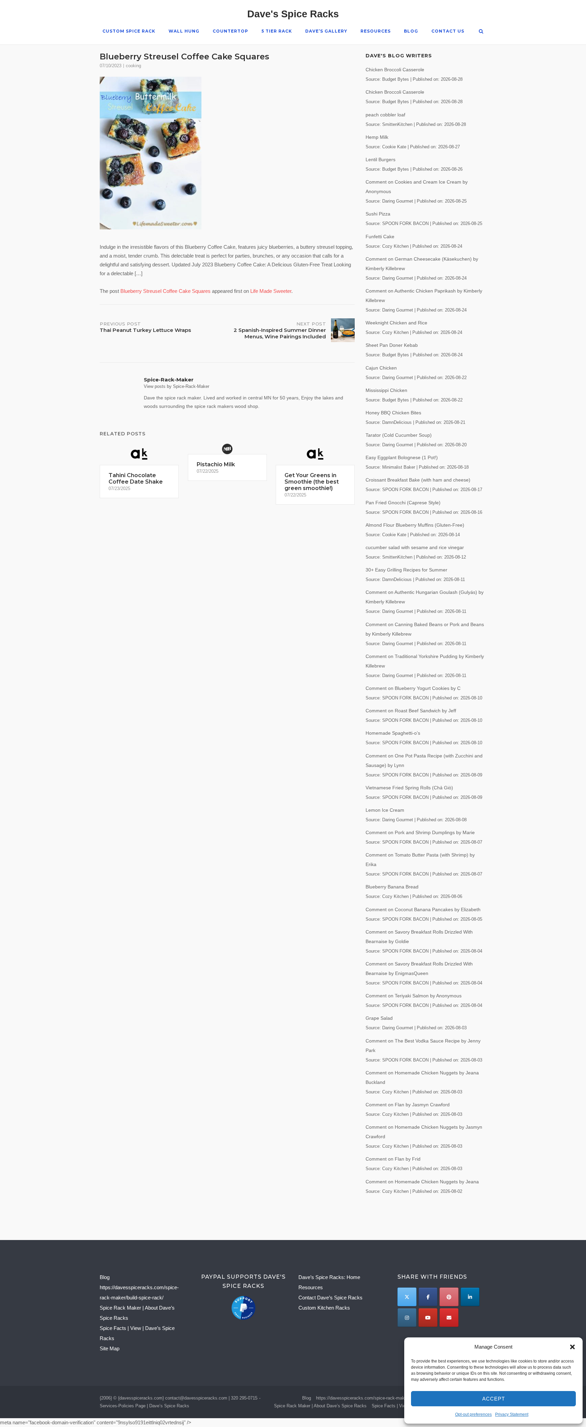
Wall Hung (184, 31)
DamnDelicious (397, 422)
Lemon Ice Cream (385, 810)
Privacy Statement (511, 1414)
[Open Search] (481, 32)
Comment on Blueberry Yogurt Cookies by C (413, 688)
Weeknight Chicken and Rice (396, 322)
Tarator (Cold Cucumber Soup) (399, 435)
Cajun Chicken (381, 368)
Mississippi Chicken (386, 390)
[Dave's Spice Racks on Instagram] (406, 1317)
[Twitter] (406, 1297)
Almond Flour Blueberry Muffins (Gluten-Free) (415, 525)
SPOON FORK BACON (405, 223)
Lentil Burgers (380, 159)
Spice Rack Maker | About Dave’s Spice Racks (320, 1405)
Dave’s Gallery (326, 31)
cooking (133, 65)
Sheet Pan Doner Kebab (392, 345)
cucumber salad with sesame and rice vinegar (415, 547)
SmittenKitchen (397, 124)
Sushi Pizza (378, 214)
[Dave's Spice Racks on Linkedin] (470, 1297)
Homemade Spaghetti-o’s (393, 733)
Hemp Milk (377, 137)
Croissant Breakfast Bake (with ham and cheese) (418, 480)
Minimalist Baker (398, 467)
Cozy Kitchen (395, 246)
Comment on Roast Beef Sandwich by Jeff (411, 710)
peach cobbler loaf (385, 114)
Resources (375, 31)
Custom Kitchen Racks (324, 1308)
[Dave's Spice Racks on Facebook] (427, 1297)
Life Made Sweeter (270, 291)
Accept (493, 1399)
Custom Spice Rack (128, 31)
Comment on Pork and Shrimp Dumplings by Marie (420, 832)
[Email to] (449, 1317)
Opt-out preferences (473, 1414)
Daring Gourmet (397, 201)
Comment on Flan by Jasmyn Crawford (408, 1104)
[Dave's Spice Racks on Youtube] (427, 1317)
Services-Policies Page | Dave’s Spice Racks (144, 1405)
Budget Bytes (395, 79)
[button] (572, 1347)
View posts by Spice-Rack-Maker (176, 386)
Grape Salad (379, 1018)
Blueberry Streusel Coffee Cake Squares (165, 291)
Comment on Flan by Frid (393, 1159)
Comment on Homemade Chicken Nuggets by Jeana (422, 1181)
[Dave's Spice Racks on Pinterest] (449, 1297)
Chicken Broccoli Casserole (395, 69)
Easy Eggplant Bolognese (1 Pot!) (402, 457)
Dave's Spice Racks (293, 13)
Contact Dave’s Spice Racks (330, 1297)
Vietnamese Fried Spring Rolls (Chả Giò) (409, 787)
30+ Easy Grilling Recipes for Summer (406, 569)
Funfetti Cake (380, 236)
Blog (411, 31)
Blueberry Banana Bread (392, 886)
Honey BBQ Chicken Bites (393, 412)
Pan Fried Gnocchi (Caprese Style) (403, 502)
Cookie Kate (394, 147)
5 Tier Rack (276, 31)
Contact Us (447, 31)
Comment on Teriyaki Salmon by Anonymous (414, 995)
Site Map (109, 1348)
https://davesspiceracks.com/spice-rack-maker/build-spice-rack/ (379, 1398)
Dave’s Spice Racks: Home (329, 1277)
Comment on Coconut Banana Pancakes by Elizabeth (423, 909)
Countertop (230, 31)
